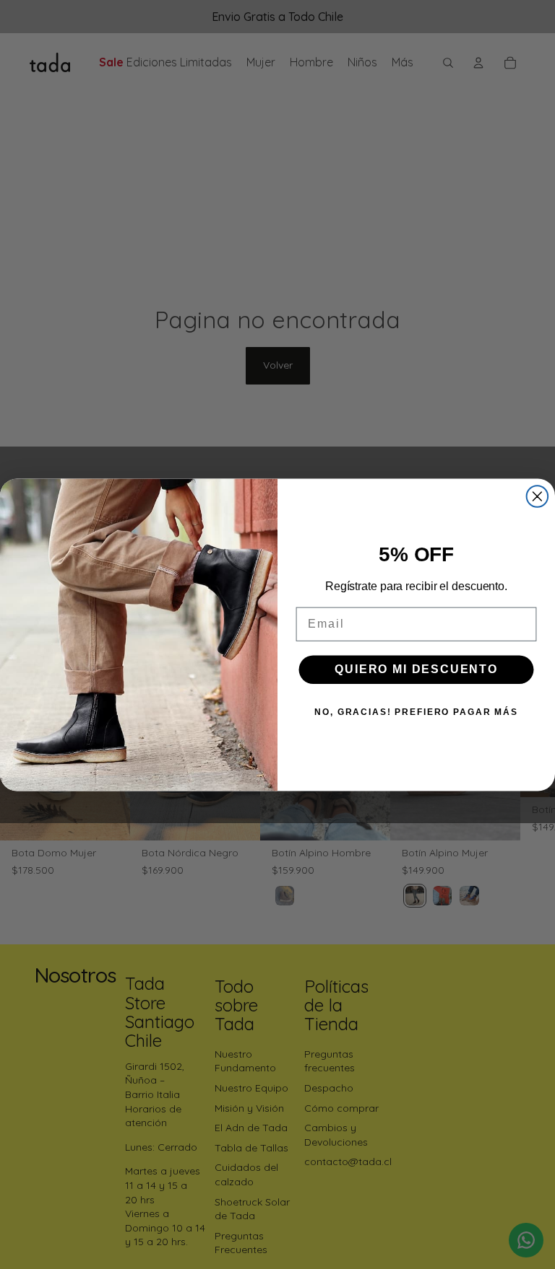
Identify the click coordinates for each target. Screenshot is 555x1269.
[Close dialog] (537, 496)
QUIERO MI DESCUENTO (416, 669)
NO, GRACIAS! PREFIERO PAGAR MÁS (416, 712)
